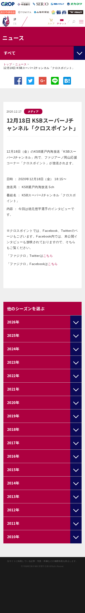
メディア (33, 111)
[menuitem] (51, 21)
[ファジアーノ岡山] (6, 21)
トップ (7, 64)
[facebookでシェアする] (18, 81)
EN (14, 23)
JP (15, 19)
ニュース (21, 64)
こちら (48, 255)
